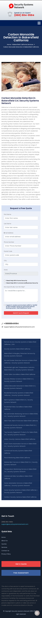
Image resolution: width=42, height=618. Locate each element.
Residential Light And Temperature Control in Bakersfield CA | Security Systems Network (19, 368)
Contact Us (5, 551)
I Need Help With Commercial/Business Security (22, 283)
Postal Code (8, 251)
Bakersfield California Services (23, 44)
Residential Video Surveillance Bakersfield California (18, 408)
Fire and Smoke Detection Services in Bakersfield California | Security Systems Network (20, 361)
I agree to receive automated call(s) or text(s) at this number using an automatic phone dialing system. (21, 306)
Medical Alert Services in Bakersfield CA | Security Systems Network (21, 463)
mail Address (8, 233)
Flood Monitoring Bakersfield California (17, 458)
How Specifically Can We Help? (14, 287)
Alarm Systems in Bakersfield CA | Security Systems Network (18, 401)
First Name (7, 214)
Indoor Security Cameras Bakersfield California (19, 439)
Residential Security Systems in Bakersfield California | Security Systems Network (18, 394)
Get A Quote (21, 564)
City (5, 261)
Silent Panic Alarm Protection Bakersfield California (21, 421)
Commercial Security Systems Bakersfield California (18, 452)
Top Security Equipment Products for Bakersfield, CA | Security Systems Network (21, 433)
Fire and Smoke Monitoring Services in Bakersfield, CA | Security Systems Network (21, 415)
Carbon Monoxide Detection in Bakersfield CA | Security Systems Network (20, 387)
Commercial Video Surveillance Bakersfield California (18, 477)
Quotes (4, 544)
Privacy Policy (6, 554)
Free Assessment (21, 573)
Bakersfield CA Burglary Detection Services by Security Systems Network (19, 354)
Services (4, 547)
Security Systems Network (20, 611)
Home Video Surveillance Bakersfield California (19, 374)
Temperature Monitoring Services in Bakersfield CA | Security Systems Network (20, 470)
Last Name (7, 224)
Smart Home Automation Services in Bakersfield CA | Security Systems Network (20, 445)
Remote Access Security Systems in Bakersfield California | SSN (20, 343)
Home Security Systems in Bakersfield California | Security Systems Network (21, 491)
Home (9, 44)
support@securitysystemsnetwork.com (19, 327)
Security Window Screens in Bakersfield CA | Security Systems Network (19, 380)
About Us (4, 541)
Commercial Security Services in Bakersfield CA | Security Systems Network (20, 426)
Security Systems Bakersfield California (17, 349)
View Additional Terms (24, 308)
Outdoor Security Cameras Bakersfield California (20, 497)
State (6, 270)
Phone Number (9, 242)
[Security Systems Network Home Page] (21, 6)
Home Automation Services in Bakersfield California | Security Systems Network (18, 484)
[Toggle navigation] (39, 23)
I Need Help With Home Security (16, 280)
